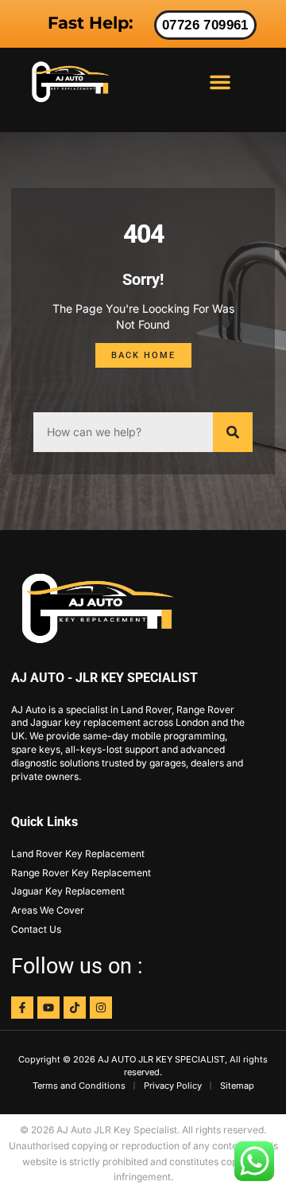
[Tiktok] (75, 1007)
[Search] (233, 432)
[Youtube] (48, 1007)
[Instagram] (101, 1007)
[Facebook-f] (22, 1007)
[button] (220, 82)
